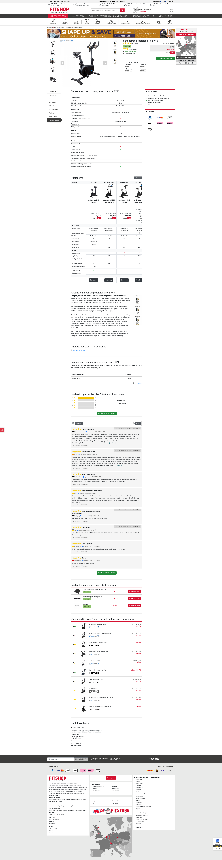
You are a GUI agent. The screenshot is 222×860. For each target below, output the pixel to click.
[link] (149, 118)
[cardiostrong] (66, 41)
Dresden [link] (70, 787)
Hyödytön (85, 445)
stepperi (138, 809)
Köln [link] (55, 791)
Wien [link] (73, 806)
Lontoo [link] (84, 799)
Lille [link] (50, 823)
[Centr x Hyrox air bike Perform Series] (83, 708)
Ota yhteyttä (115, 803)
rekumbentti (139, 802)
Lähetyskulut (96, 791)
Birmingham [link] (61, 799)
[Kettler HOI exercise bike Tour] (83, 672)
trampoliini (138, 789)
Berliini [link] (61, 786)
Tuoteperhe (52, 95)
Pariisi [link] (53, 823)
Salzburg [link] (69, 806)
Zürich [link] (62, 815)
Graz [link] (50, 806)
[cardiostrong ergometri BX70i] (83, 626)
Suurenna (138, 177)
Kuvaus (51, 99)
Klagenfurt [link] (60, 806)
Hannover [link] (67, 789)
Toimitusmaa (156, 1)
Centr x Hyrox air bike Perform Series (100, 707)
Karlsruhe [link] (79, 789)
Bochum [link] (70, 786)
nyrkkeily (138, 800)
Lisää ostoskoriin (165, 58)
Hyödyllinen (77, 445)
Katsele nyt (93, 280)
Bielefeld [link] (65, 786)
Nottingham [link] (59, 801)
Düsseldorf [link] (75, 787)
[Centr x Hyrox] (94, 710)
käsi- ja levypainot (140, 798)
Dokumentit (52, 102)
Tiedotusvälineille (116, 801)
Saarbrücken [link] (69, 793)
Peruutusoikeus (116, 791)
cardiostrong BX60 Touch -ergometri (139, 201)
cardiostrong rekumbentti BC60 (98, 652)
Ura (62, 1)
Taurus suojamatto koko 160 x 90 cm (94, 589)
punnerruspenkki (140, 794)
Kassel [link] (84, 789)
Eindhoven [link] (71, 810)
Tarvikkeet (52, 113)
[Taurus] (94, 691)
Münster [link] (80, 791)
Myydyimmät (53, 116)
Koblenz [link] (51, 791)
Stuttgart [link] (82, 793)
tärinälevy (138, 823)
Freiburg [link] (56, 789)
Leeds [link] (55, 799)
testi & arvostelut (54, 109)
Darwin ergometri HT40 (96, 679)
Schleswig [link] (76, 793)
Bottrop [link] (79, 786)
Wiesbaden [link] (52, 795)
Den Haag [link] (65, 810)
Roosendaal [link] (77, 810)
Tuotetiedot (52, 92)
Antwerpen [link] (52, 819)
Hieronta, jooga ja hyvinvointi (143, 16)
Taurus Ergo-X (93, 688)
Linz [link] (65, 806)
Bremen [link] (59, 787)
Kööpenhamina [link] (53, 828)
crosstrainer (139, 779)
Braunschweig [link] (52, 787)
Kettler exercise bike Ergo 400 (97, 642)
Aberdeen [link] (51, 799)
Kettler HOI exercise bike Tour (97, 670)
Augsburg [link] (56, 786)
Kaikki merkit (139, 827)
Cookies (95, 788)
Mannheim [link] (69, 791)
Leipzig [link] (58, 791)
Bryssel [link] (57, 819)
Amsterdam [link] (52, 810)
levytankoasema (140, 811)
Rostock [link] (63, 793)
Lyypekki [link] (63, 791)
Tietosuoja (114, 786)
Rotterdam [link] (84, 810)
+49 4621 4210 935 (187, 63)
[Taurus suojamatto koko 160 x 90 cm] (77, 591)
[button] (52, 43)
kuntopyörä (139, 804)
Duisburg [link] (81, 787)
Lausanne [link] (58, 815)
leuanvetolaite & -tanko (142, 819)
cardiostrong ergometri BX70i (97, 624)
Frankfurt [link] (51, 789)
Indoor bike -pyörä (140, 796)
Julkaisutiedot (56, 1)
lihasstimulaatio (140, 821)
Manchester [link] (52, 801)
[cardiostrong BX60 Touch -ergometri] (83, 635)
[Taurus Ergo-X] (83, 690)
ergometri (68, 27)
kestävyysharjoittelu (58, 16)
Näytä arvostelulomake (106, 413)
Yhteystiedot (67, 1)
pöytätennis (139, 792)
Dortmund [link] (64, 787)
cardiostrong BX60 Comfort (124, 201)
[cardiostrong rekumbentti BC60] (83, 653)
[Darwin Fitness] (94, 682)
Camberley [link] (68, 799)
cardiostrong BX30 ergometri (94, 201)
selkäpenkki (139, 817)
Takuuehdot (52, 106)
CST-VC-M (86, 604)
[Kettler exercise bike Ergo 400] (83, 644)
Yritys (50, 1)
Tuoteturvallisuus (54, 120)
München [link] (74, 791)
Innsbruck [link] (54, 806)
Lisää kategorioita (165, 16)
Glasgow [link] (79, 799)
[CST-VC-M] (77, 605)
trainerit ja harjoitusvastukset (143, 806)
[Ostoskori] (172, 10)
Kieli (164, 1)
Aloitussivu (50, 27)
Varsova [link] (51, 832)
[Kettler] (94, 645)
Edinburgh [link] (74, 799)
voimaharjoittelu (77, 16)
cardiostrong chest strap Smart (92, 597)
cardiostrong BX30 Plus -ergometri (109, 201)
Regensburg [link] (57, 793)
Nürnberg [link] (51, 793)
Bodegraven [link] (59, 810)
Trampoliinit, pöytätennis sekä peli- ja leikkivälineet (108, 16)
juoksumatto (139, 783)
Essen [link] (85, 787)
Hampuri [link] (61, 789)
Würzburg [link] (57, 795)
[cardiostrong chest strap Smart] (77, 598)
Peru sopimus (111, 778)
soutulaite (138, 785)
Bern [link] (53, 815)
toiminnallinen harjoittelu (142, 813)
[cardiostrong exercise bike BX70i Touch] (83, 699)
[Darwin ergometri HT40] (83, 681)
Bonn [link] (74, 786)
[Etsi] (122, 10)
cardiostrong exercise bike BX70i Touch (101, 697)
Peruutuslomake (97, 793)
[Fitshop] (59, 10)
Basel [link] (50, 815)
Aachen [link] (51, 786)
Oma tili (169, 1)
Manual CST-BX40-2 (79, 350)
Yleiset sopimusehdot (98, 786)
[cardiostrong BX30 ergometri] (83, 663)
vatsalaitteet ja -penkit (142, 815)
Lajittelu (78, 423)
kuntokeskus (139, 787)
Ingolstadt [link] (73, 789)
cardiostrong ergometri (77, 27)
